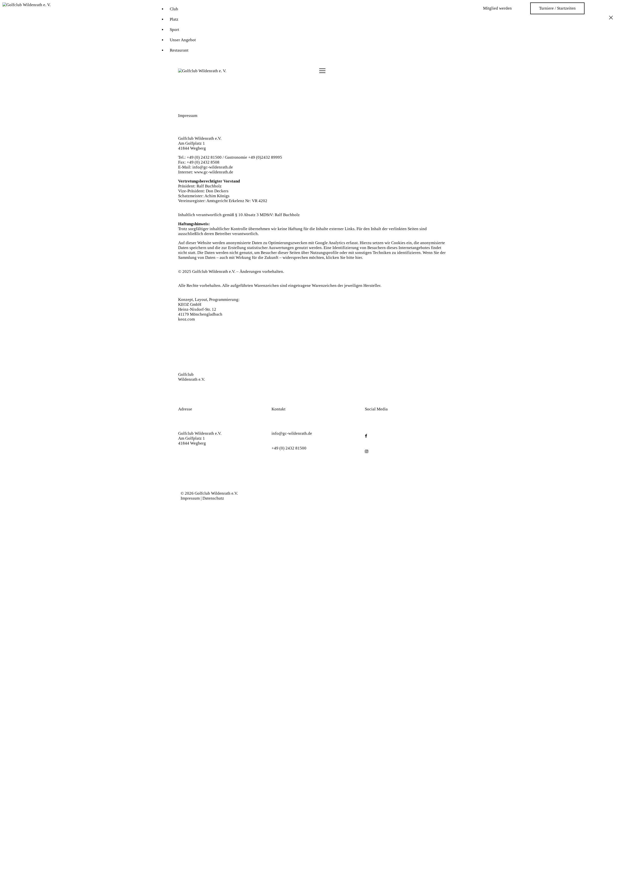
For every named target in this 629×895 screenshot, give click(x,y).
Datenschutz (213, 498)
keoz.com (186, 319)
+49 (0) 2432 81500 (289, 448)
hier (358, 257)
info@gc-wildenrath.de (212, 167)
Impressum (190, 498)
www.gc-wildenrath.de (213, 172)
